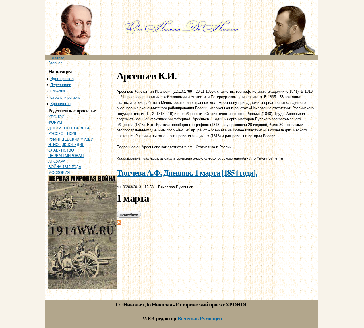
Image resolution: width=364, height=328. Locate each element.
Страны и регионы (65, 97)
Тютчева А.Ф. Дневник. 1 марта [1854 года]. (187, 172)
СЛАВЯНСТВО (61, 150)
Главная (57, 57)
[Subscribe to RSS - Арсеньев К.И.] (119, 222)
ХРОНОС (56, 117)
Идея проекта (62, 79)
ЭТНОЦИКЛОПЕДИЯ (66, 145)
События (57, 91)
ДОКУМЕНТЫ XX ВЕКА (69, 128)
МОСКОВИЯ (59, 172)
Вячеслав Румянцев (199, 318)
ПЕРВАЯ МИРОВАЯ (66, 156)
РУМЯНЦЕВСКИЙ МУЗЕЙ (70, 139)
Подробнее (130, 214)
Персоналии (60, 85)
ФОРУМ (55, 122)
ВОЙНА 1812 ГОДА (64, 167)
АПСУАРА (56, 161)
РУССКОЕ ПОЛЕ (63, 133)
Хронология (60, 104)
